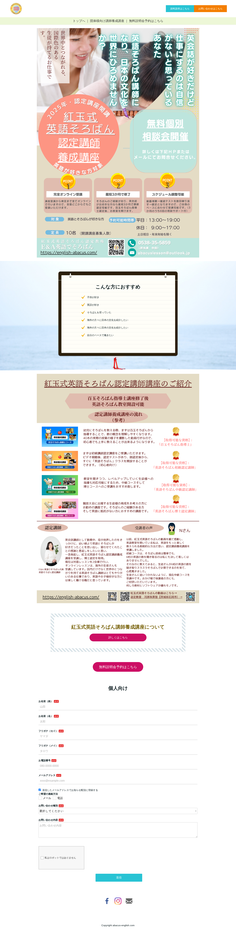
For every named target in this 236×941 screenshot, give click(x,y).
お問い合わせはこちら (210, 8)
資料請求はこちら (180, 8)
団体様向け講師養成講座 (107, 21)
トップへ (79, 21)
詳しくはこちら (118, 637)
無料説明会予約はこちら (146, 21)
